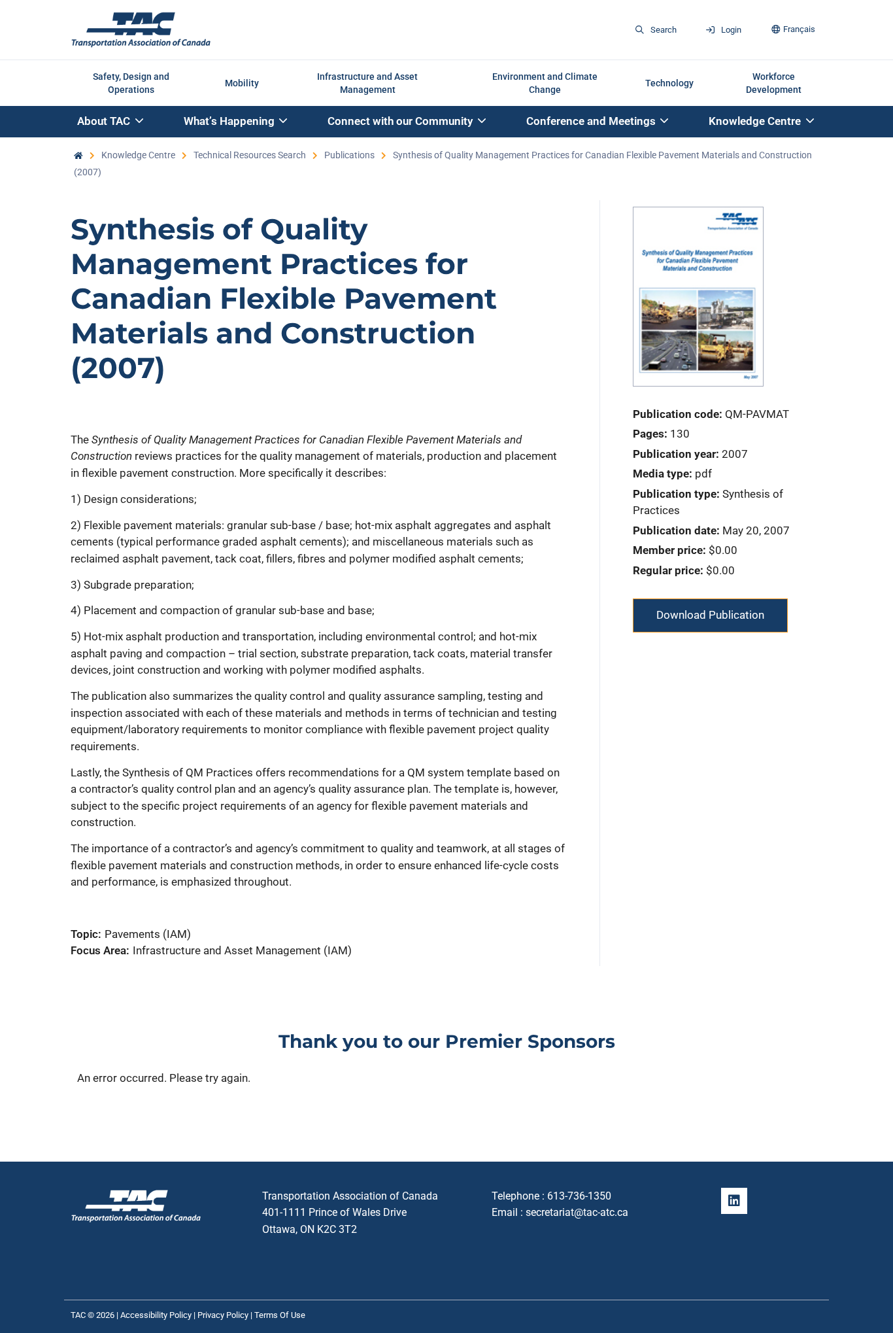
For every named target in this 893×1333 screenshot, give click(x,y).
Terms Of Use (279, 1315)
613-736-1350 (579, 1196)
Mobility (242, 83)
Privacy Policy (222, 1315)
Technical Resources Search (250, 155)
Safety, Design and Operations (131, 83)
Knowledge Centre (138, 155)
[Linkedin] (734, 1201)
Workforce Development (773, 83)
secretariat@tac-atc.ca (577, 1212)
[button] (111, 122)
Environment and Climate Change (545, 83)
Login (731, 30)
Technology (669, 83)
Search (663, 30)
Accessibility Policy (156, 1315)
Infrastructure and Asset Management (367, 83)
